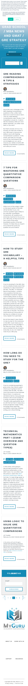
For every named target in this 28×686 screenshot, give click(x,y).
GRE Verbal (9, 273)
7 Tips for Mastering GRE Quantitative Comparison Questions (14, 174)
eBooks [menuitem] (19, 673)
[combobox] (12, 63)
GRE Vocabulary (18, 273)
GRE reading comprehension (12, 102)
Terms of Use (19, 683)
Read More (9, 153)
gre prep (6, 105)
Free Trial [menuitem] (19, 656)
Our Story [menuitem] (9, 645)
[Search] (21, 63)
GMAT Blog (9, 459)
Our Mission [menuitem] (8, 652)
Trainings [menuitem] (19, 652)
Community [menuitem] (8, 666)
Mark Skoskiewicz (8, 91)
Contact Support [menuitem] (9, 670)
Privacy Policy (9, 683)
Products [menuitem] (19, 645)
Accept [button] (10, 19)
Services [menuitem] (19, 649)
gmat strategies (18, 459)
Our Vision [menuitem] (9, 656)
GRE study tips (10, 99)
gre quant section (9, 202)
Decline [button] (17, 19)
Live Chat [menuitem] (9, 673)
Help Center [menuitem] (8, 663)
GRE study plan (10, 196)
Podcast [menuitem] (19, 670)
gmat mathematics (9, 462)
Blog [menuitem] (19, 663)
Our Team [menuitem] (9, 649)
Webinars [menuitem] (19, 666)
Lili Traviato (6, 452)
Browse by (12, 52)
